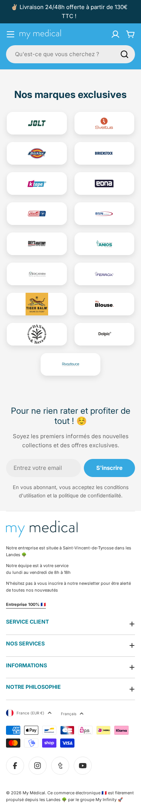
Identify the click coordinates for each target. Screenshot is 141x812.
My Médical (34, 792)
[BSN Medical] (104, 213)
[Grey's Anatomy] (37, 243)
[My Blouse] (104, 304)
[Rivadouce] (71, 364)
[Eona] (104, 183)
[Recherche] (124, 54)
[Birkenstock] (104, 153)
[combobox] (70, 54)
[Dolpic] (104, 334)
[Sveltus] (104, 123)
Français (68, 713)
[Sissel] (37, 213)
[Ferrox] (104, 274)
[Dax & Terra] (37, 334)
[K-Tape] (37, 183)
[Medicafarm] (37, 274)
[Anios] (104, 243)
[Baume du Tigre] (37, 304)
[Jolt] (37, 123)
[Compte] (115, 34)
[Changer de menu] (10, 34)
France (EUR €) (30, 713)
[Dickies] (37, 153)
